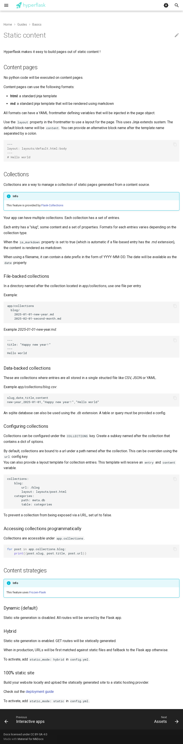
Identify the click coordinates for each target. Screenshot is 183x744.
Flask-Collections (52, 205)
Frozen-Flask (37, 592)
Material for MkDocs (31, 739)
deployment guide (40, 691)
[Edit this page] (176, 35)
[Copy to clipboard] (175, 144)
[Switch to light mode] (166, 5)
